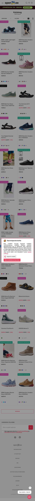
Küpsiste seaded (11, 256)
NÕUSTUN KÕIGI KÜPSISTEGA (12, 260)
